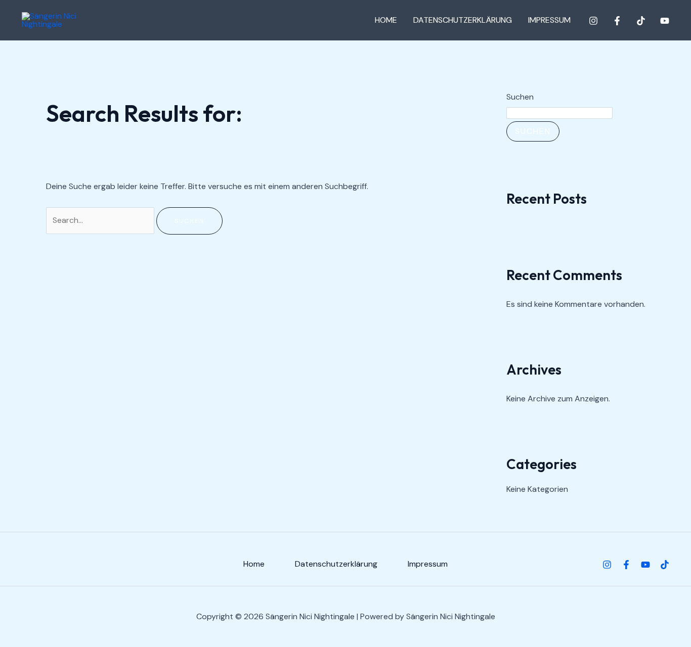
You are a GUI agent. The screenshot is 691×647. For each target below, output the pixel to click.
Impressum (549, 20)
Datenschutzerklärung (462, 20)
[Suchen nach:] (101, 220)
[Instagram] (593, 20)
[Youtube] (645, 564)
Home (386, 20)
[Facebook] (617, 20)
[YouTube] (664, 20)
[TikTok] (640, 20)
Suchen (520, 96)
